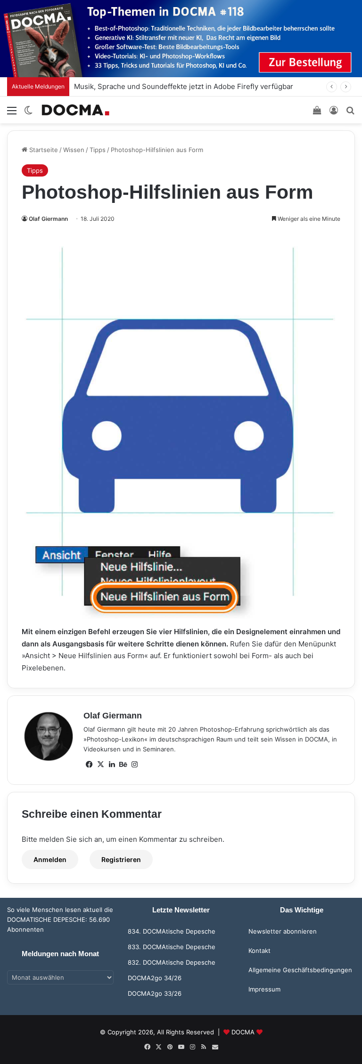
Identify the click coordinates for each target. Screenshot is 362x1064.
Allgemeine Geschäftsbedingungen (300, 970)
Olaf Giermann (48, 218)
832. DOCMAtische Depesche (171, 962)
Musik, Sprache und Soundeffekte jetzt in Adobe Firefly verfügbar (183, 86)
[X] (100, 764)
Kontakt (259, 950)
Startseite (42, 149)
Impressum (264, 989)
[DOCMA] (75, 110)
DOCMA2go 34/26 (154, 978)
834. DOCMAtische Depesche (171, 931)
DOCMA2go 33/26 (154, 993)
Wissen (73, 149)
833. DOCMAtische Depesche (171, 947)
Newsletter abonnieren (282, 931)
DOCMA (243, 1032)
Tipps (98, 149)
